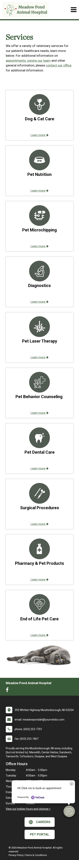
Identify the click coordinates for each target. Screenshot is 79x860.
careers (43, 822)
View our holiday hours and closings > (28, 808)
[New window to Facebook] (8, 690)
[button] (69, 811)
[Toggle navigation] (73, 9)
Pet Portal (39, 834)
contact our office (58, 65)
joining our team (39, 60)
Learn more (38, 135)
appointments (16, 60)
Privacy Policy (16, 855)
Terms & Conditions (36, 855)
